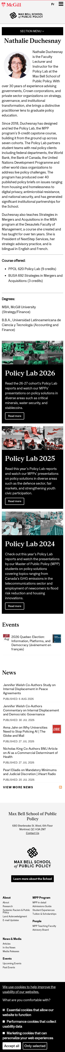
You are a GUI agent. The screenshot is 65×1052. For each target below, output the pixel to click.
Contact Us (32, 833)
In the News (9, 947)
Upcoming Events (12, 963)
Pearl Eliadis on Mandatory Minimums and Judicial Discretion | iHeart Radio (30, 772)
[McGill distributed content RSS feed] (60, 786)
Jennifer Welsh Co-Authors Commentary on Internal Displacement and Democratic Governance (31, 710)
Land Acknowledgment (15, 916)
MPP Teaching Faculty (44, 926)
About (6, 902)
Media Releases (11, 951)
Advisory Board (40, 930)
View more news (18, 787)
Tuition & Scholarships (44, 914)
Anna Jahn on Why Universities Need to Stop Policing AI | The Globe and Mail (25, 731)
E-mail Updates (11, 920)
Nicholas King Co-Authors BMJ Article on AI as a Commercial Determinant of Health (30, 753)
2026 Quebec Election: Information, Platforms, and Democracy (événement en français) (31, 643)
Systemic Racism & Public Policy (16, 911)
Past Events (9, 967)
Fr (52, 4)
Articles (6, 944)
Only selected (35, 1046)
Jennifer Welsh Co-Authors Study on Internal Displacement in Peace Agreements (29, 689)
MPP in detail (39, 902)
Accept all (11, 1046)
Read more (14, 415)
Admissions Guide (41, 906)
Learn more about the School (32, 878)
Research (8, 906)
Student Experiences (43, 910)
